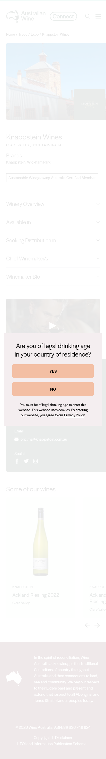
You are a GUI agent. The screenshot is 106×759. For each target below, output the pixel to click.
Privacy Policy (74, 414)
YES (53, 371)
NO (53, 389)
